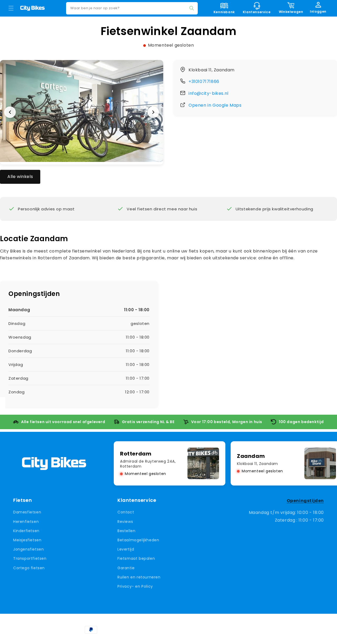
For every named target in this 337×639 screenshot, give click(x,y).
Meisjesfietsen (27, 540)
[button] (11, 8)
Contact (125, 512)
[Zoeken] (191, 8)
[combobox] (131, 8)
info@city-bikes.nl (209, 93)
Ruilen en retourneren (139, 577)
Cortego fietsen (29, 567)
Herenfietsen (26, 521)
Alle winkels (20, 177)
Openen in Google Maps (215, 105)
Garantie (126, 567)
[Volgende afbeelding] (153, 112)
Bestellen (126, 530)
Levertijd (125, 549)
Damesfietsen (27, 512)
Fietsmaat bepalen (136, 558)
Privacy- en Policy (135, 586)
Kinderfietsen (26, 530)
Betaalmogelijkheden (138, 540)
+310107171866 (204, 81)
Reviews (125, 521)
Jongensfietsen (28, 549)
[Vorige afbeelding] (10, 112)
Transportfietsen (30, 558)
